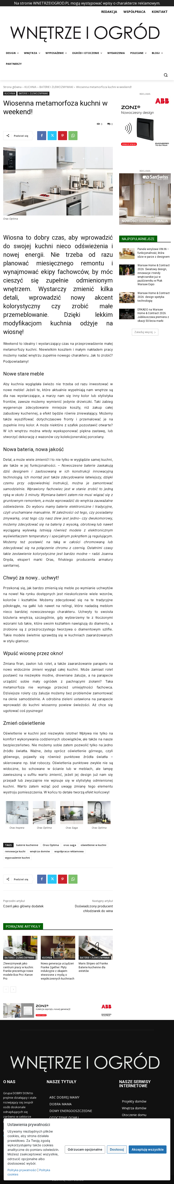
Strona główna (12, 87)
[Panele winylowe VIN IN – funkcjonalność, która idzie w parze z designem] (127, 253)
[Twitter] (52, 135)
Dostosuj (117, 1149)
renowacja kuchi (15, 851)
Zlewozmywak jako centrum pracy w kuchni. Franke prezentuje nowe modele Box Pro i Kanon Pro (18, 971)
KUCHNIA (30, 87)
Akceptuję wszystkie (148, 1149)
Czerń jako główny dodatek (23, 906)
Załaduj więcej (143, 332)
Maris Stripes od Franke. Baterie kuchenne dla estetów (94, 967)
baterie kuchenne (27, 845)
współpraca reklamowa (69, 851)
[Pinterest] (62, 135)
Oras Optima (51, 845)
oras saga (69, 845)
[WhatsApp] (72, 135)
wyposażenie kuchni (17, 857)
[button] (165, 75)
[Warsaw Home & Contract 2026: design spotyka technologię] (127, 297)
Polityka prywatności (21, 1170)
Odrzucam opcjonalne (85, 1149)
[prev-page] (6, 989)
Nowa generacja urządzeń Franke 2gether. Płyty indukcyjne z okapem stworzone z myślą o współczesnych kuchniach (57, 971)
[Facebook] (41, 135)
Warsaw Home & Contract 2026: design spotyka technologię (154, 297)
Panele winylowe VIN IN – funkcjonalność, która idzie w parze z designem (154, 253)
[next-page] (13, 989)
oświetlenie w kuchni (93, 845)
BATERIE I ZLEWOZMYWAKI (56, 87)
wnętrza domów (40, 851)
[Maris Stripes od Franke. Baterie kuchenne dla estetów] (96, 948)
